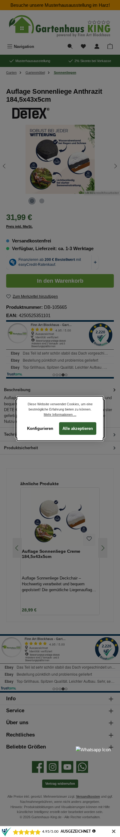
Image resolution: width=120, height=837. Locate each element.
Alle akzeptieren (77, 428)
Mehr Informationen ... (60, 414)
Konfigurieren (40, 428)
